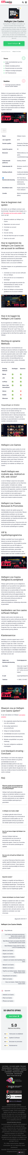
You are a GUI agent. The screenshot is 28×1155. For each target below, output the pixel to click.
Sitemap (9, 1070)
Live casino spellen (14, 1066)
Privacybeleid (16, 1070)
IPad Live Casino (7, 998)
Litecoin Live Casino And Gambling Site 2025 (14, 960)
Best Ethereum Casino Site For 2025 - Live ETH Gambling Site (15, 946)
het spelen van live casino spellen (13, 213)
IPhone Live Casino (8, 1001)
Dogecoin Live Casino (9, 957)
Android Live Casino (8, 994)
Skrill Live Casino (7, 979)
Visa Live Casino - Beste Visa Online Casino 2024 (15, 982)
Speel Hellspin (13, 43)
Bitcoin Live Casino (8, 950)
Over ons (4, 1070)
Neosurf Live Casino (8, 964)
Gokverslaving (18, 1073)
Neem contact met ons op (14, 1075)
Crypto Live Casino (8, 953)
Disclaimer (23, 1070)
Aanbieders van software (19, 1068)
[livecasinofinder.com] (6, 2)
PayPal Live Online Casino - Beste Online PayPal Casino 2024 (14, 971)
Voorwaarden (9, 1073)
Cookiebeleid (8, 1072)
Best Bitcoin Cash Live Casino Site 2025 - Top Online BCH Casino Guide (14, 941)
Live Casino (5, 1066)
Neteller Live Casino (8, 968)
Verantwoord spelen (17, 1072)
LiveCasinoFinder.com (5, 51)
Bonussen (23, 1066)
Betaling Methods (7, 1068)
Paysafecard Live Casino (9, 976)
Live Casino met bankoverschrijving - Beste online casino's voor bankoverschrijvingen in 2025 (15, 936)
